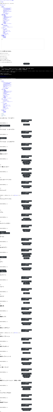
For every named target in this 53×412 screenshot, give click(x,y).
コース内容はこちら (26, 121)
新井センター (5, 95)
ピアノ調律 (5, 28)
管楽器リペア (5, 29)
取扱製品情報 (5, 25)
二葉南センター (5, 21)
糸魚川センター (5, 18)
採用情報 (4, 36)
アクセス (3, 114)
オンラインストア (6, 26)
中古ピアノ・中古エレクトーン (8, 101)
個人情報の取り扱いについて (4, 76)
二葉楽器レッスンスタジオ (7, 23)
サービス (3, 102)
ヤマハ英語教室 (5, 88)
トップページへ (26, 63)
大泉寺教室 (5, 19)
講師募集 (4, 37)
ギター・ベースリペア (6, 30)
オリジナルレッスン (6, 87)
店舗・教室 (3, 89)
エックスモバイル (6, 108)
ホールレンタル (4, 109)
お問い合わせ (4, 115)
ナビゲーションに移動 (10, 0)
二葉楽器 (4, 15)
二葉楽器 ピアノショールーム (7, 16)
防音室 (4, 32)
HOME (3, 113)
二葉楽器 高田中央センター (7, 17)
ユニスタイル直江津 (6, 94)
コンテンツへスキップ (3, 0)
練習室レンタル (5, 33)
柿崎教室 (4, 22)
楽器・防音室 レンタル (7, 31)
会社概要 (3, 110)
